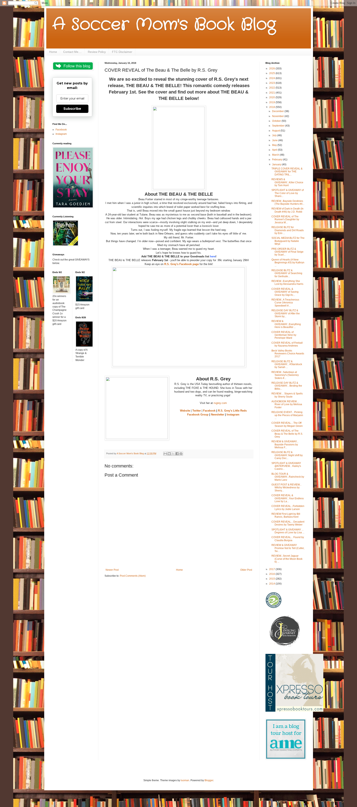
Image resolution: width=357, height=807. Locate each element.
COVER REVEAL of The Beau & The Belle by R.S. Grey (287, 433)
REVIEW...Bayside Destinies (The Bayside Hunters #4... (287, 202)
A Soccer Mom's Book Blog (164, 25)
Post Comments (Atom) (133, 575)
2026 (272, 68)
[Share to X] (173, 454)
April (275, 149)
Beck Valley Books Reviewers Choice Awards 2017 (287, 353)
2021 (272, 92)
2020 (272, 97)
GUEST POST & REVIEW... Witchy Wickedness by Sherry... (286, 487)
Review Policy (97, 51)
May (274, 145)
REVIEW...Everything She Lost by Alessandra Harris (287, 282)
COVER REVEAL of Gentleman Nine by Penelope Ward (283, 335)
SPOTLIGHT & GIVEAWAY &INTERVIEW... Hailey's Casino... (286, 466)
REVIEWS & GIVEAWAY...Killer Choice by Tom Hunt (287, 182)
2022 (272, 87)
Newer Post (112, 569)
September (278, 125)
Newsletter (217, 414)
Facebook (209, 410)
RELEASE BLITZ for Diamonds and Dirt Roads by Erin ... (287, 230)
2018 (272, 107)
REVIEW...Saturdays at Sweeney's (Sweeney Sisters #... (285, 375)
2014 (272, 583)
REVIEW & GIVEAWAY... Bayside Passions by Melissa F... (284, 444)
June (275, 140)
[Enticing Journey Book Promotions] (285, 645)
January (277, 164)
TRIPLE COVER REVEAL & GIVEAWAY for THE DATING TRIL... (286, 171)
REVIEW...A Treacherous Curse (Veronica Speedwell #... (285, 302)
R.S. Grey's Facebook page (181, 264)
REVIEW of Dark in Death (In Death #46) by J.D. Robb (287, 210)
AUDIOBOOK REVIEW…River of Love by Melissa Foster (286, 404)
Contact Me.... (72, 51)
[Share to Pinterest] (181, 454)
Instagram (233, 414)
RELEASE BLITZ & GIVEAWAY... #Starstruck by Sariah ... (286, 364)
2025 (272, 73)
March (276, 154)
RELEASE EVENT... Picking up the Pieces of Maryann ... (287, 415)
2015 (272, 578)
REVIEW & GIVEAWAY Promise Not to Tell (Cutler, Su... (287, 548)
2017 (272, 569)
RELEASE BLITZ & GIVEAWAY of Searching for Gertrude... (286, 273)
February (277, 159)
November (278, 116)
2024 (272, 78)
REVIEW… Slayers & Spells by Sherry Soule (287, 395)
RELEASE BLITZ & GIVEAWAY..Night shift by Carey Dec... (287, 455)
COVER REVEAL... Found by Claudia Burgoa (287, 539)
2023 (272, 83)
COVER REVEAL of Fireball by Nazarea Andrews (287, 344)
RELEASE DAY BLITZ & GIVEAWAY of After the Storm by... (285, 313)
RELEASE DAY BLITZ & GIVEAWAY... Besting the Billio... (286, 385)
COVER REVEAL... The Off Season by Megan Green (287, 424)
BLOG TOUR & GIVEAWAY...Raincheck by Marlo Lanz (287, 476)
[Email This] (165, 454)
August (276, 130)
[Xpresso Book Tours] (294, 710)
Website (185, 410)
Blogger (209, 780)
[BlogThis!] (169, 454)
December (278, 111)
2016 (272, 574)
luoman (185, 780)
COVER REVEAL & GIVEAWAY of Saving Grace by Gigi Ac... (285, 292)
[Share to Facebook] (177, 454)
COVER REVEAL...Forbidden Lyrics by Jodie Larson (287, 507)
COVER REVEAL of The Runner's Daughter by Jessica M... (285, 219)
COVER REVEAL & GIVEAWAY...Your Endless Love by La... (287, 498)
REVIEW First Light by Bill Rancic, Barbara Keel (285, 515)
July (274, 135)
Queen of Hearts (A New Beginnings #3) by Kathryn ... (287, 262)
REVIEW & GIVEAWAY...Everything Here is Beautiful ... (286, 324)
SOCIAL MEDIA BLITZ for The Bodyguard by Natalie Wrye (288, 241)
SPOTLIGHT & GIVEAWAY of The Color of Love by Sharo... (287, 193)
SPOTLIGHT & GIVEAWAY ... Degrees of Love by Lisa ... (287, 531)
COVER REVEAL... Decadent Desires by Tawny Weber (287, 523)
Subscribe (72, 109)
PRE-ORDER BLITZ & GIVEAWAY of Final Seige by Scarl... (287, 251)
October (277, 121)
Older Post (246, 569)
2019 (272, 102)
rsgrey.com (220, 403)
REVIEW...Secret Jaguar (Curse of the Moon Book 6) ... (286, 558)
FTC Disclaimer (122, 51)
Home (53, 51)
